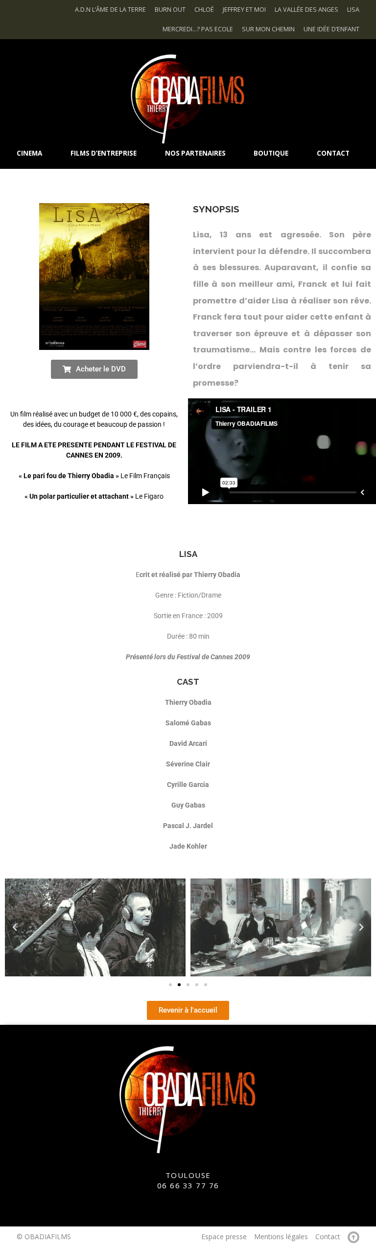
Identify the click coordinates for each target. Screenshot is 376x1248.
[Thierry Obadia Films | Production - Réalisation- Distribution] (188, 97)
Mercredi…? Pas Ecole (198, 29)
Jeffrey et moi (244, 9)
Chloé (204, 9)
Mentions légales (281, 1236)
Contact (327, 1236)
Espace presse (224, 1236)
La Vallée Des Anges (306, 9)
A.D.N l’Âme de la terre (110, 9)
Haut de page (353, 1237)
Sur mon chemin (268, 29)
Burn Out (170, 9)
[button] (15, 927)
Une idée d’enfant (331, 29)
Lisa (353, 9)
